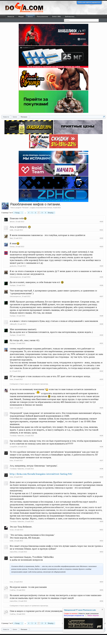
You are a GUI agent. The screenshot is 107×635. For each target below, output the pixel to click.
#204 (101, 582)
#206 (101, 601)
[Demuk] (5, 206)
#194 (101, 408)
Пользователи (42, 16)
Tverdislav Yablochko (17, 435)
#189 (101, 324)
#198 (101, 469)
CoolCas (13, 590)
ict (10, 371)
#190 (101, 335)
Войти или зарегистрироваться (89, 2)
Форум (21, 16)
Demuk (49, 207)
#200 (101, 521)
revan (12, 530)
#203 (101, 552)
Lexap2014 (13, 446)
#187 (101, 296)
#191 (101, 343)
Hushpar (13, 285)
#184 (101, 266)
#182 (101, 238)
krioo (11, 379)
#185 (101, 277)
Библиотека (69, 16)
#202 (101, 541)
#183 (101, 246)
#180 (101, 221)
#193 (101, 379)
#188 (101, 316)
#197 (101, 460)
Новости (11, 16)
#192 (101, 371)
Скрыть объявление (102, 609)
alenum (12, 221)
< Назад (16, 212)
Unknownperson (15, 277)
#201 (101, 530)
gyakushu (13, 266)
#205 (101, 590)
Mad (11, 238)
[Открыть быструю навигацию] (104, 117)
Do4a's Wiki (56, 16)
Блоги (30, 16)
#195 (101, 435)
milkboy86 (13, 324)
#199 (101, 477)
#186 (101, 285)
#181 (101, 230)
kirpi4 (11, 408)
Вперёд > (51, 212)
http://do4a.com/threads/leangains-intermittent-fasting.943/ (41, 473)
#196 (101, 446)
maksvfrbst (13, 552)
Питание (25, 207)
